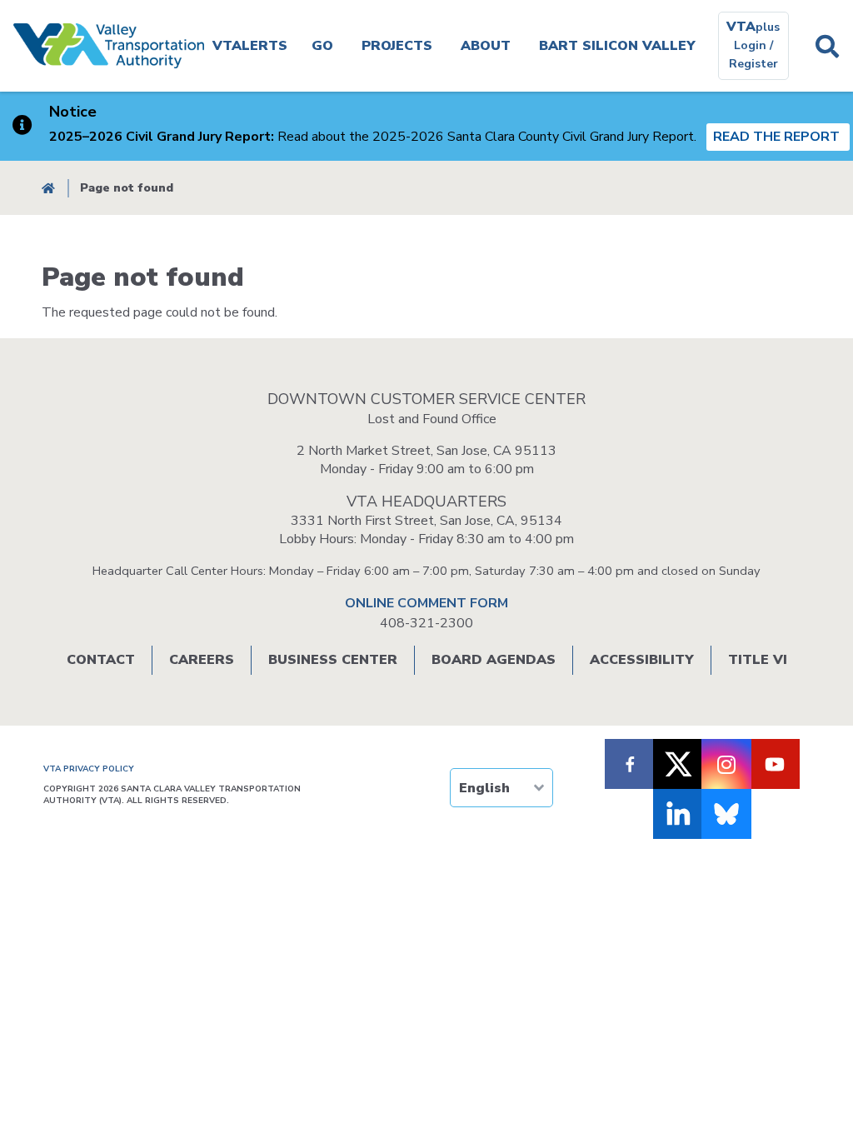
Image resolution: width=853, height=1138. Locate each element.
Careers (201, 660)
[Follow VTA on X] (678, 764)
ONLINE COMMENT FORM (426, 603)
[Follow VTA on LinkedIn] (678, 814)
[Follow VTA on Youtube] (775, 764)
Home (48, 187)
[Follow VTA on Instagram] (726, 764)
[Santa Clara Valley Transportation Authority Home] (108, 46)
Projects (397, 46)
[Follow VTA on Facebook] (630, 764)
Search (827, 46)
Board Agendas (493, 660)
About (486, 46)
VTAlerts (249, 46)
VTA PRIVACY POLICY (88, 769)
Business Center (332, 660)
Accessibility (642, 660)
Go (322, 46)
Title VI (757, 660)
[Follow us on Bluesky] (726, 814)
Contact (101, 660)
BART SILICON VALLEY (617, 46)
